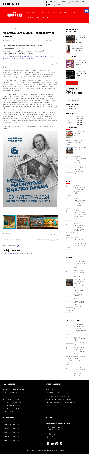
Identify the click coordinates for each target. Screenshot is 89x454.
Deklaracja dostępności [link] (11, 399)
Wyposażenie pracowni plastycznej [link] (57, 396)
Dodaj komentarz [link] (53, 40)
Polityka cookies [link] (8, 412)
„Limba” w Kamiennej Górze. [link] (12, 239)
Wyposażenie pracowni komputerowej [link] (58, 399)
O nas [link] (38, 18)
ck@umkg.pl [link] (57, 5)
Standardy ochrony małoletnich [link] (13, 402)
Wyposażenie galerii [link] (52, 393)
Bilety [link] (75, 13)
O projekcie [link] (49, 389)
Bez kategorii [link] (14, 28)
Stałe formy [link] (50, 13)
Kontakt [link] (46, 18)
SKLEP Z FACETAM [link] (81, 62)
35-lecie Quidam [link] (80, 38)
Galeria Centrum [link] (64, 13)
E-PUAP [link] (5, 396)
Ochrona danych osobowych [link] (12, 405)
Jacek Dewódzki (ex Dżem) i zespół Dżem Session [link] (77, 50)
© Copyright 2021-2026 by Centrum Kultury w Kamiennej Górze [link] (44, 450)
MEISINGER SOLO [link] (81, 73)
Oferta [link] (40, 13)
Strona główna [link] (6, 28)
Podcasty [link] (29, 18)
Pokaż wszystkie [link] (72, 83)
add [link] (15, 40)
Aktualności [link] (30, 13)
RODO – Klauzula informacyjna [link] (13, 409)
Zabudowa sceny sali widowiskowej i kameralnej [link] (62, 402)
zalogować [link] (12, 253)
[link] (86, 11)
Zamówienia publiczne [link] (10, 393)
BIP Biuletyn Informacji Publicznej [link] (14, 389)
